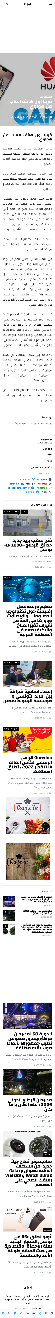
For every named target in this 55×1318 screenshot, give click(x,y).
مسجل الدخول (33, 424)
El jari (27, 4)
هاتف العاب (46, 467)
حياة (17, 1299)
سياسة (17, 1296)
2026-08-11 (47, 905)
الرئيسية (45, 1296)
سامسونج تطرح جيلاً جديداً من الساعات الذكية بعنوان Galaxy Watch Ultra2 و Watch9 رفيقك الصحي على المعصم (36, 928)
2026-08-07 (46, 917)
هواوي (35, 467)
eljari (50, 454)
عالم (30, 1299)
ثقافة (48, 1027)
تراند (28, 1303)
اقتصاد (16, 511)
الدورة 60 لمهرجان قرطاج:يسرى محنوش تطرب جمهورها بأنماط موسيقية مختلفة (36, 899)
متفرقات (8, 1299)
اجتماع (24, 511)
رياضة (6, 729)
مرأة (24, 1299)
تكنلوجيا (46, 96)
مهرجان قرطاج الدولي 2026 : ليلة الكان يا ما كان (37, 912)
